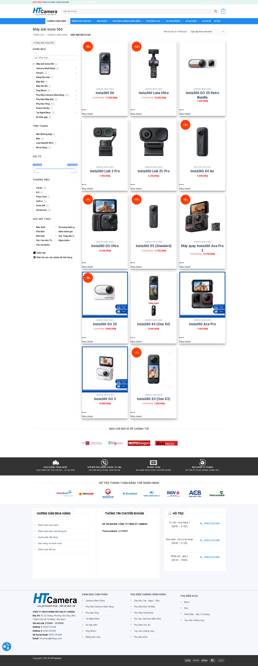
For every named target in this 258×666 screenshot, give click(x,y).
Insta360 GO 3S (105, 324)
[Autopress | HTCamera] (166, 443)
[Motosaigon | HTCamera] (139, 443)
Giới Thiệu (212, 2)
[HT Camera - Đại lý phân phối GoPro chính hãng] (45, 11)
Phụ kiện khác (141, 637)
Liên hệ (222, 2)
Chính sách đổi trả (46, 549)
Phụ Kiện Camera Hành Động (127, 21)
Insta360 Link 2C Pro (154, 171)
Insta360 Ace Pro (202, 324)
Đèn (186, 608)
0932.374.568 (49, 627)
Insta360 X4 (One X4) (153, 324)
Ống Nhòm (102, 21)
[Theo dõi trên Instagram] (77, 2)
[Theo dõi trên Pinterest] (88, 2)
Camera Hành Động (56, 21)
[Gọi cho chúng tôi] (85, 2)
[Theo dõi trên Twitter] (80, 2)
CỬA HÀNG (217, 22)
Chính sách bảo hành (48, 525)
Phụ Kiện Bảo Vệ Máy (144, 606)
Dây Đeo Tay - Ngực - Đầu (146, 600)
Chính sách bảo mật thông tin (52, 531)
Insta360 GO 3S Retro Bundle (202, 93)
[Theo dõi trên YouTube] (94, 2)
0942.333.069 (49, 631)
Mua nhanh (87, 113)
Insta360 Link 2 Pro (105, 171)
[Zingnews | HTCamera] (115, 443)
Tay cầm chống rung (144, 631)
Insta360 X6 (105, 93)
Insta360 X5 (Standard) (153, 246)
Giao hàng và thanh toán (50, 543)
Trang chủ (38, 35)
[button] (223, 11)
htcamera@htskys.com (51, 638)
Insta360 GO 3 (105, 399)
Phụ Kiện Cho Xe (142, 625)
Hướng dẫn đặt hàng (48, 537)
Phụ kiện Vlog (153, 21)
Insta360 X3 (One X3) (153, 399)
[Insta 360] (84, 110)
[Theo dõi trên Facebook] (74, 2)
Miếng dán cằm (93, 637)
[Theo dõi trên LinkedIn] (91, 2)
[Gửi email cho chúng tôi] (82, 2)
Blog (202, 2)
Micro (187, 602)
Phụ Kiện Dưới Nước (143, 613)
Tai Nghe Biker (173, 21)
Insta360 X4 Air (202, 171)
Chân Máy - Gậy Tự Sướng (197, 614)
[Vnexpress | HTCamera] (91, 443)
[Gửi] (215, 11)
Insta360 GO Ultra (105, 246)
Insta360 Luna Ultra (154, 93)
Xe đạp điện (191, 21)
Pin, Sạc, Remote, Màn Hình (147, 619)
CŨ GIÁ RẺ (206, 21)
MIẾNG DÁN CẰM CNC (81, 21)
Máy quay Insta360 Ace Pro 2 (202, 246)
